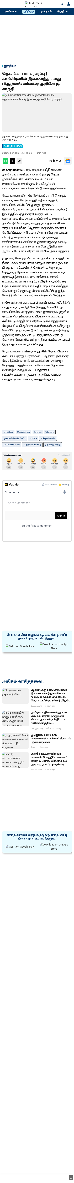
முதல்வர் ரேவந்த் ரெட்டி (14, 438)
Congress (37, 432)
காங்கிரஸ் (8, 432)
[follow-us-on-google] (68, 161)
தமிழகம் (46, 11)
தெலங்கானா (23, 432)
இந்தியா (62, 11)
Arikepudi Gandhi (48, 438)
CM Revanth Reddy (12, 444)
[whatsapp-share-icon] (5, 163)
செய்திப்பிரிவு (13, 146)
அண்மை (10, 11)
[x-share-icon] (12, 163)
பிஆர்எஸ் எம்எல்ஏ (32, 444)
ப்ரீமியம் (28, 12)
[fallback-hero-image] (15, 696)
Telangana (49, 432)
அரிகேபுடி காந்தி (52, 444)
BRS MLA (33, 438)
